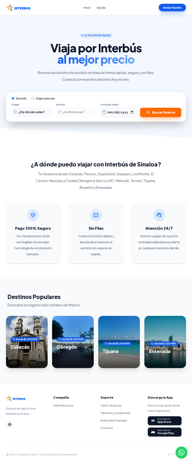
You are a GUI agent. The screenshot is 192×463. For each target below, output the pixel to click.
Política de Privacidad (113, 420)
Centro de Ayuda (110, 405)
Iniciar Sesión (172, 7)
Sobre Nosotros (63, 405)
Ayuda (101, 7)
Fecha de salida (109, 104)
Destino (60, 104)
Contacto (106, 428)
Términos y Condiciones (115, 413)
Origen (15, 104)
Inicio (87, 7)
